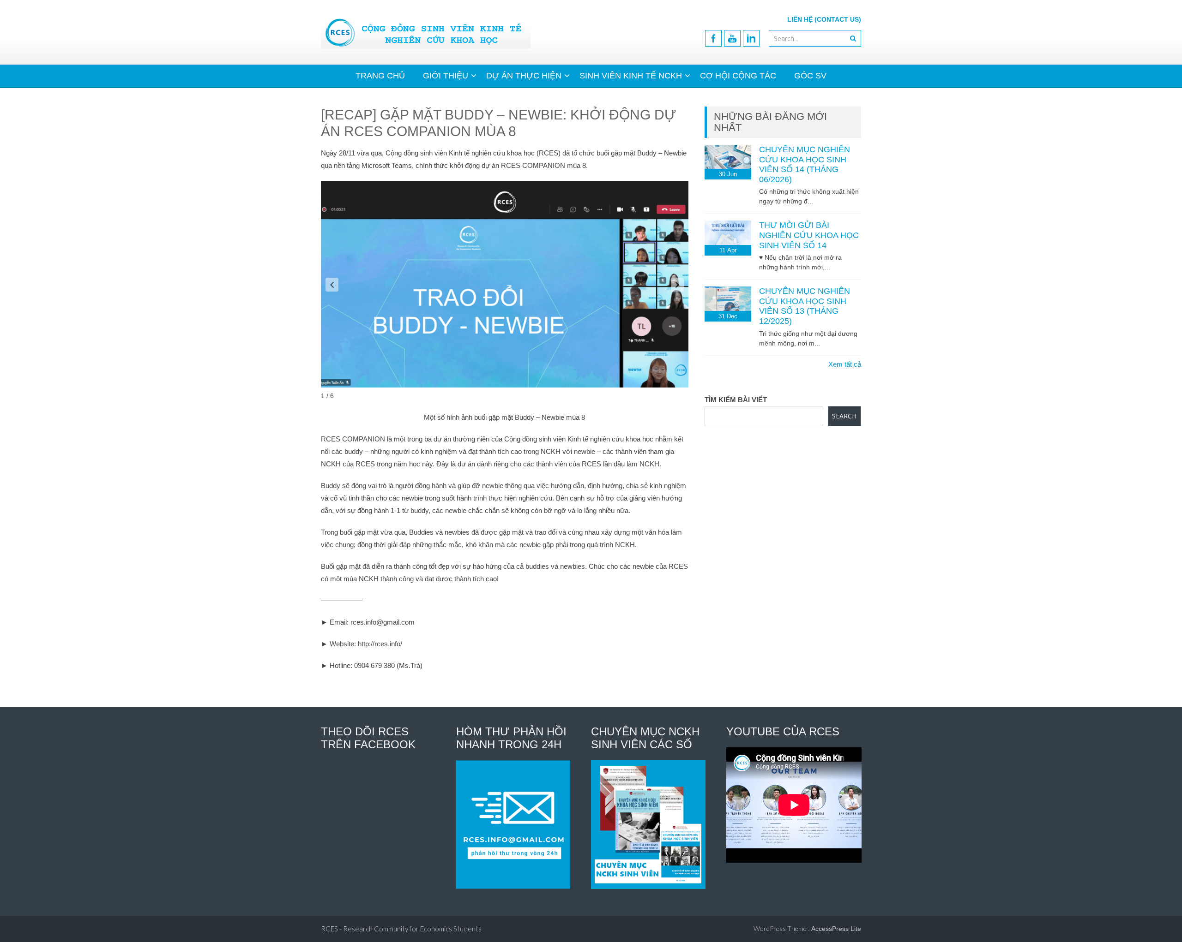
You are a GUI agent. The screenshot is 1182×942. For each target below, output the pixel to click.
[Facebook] (713, 38)
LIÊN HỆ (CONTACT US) (824, 19)
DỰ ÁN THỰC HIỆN (523, 75)
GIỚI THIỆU (445, 75)
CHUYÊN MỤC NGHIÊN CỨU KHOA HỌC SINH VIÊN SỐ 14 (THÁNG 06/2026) (804, 164)
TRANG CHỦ (380, 75)
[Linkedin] (751, 38)
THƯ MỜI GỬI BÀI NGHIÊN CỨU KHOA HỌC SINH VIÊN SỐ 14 (809, 235)
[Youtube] (732, 38)
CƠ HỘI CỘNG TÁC (738, 75)
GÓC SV (810, 75)
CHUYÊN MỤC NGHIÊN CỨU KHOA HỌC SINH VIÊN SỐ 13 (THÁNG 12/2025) (804, 306)
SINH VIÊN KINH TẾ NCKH (630, 75)
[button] (332, 285)
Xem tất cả (844, 364)
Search (844, 415)
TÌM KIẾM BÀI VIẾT (736, 400)
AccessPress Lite (836, 928)
